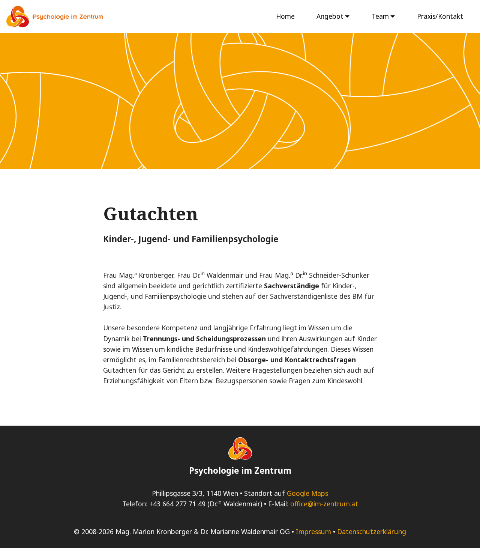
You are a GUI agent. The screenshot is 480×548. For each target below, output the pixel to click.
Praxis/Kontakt (440, 16)
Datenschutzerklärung (371, 531)
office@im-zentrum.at (324, 503)
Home (285, 16)
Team (380, 16)
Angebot (330, 16)
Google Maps (307, 493)
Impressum (313, 531)
